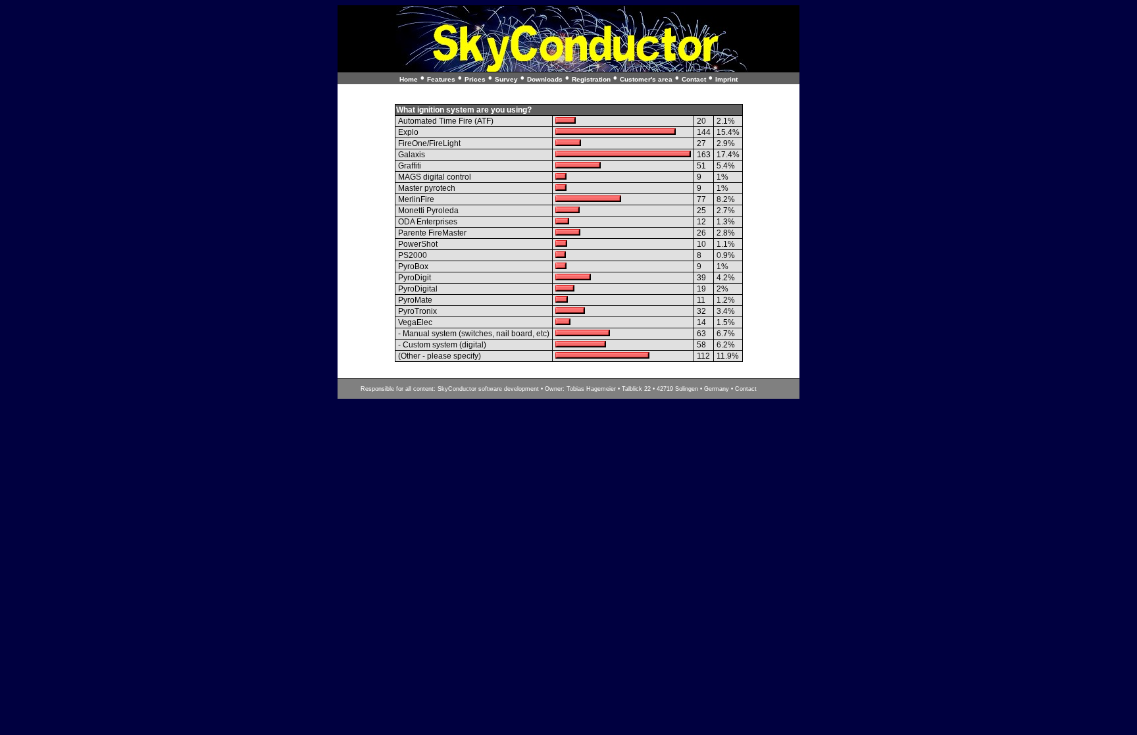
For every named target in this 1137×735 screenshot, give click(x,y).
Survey (506, 79)
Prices (475, 79)
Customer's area (646, 79)
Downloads (545, 79)
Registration (591, 79)
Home (408, 79)
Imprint (726, 79)
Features (441, 79)
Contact (694, 79)
